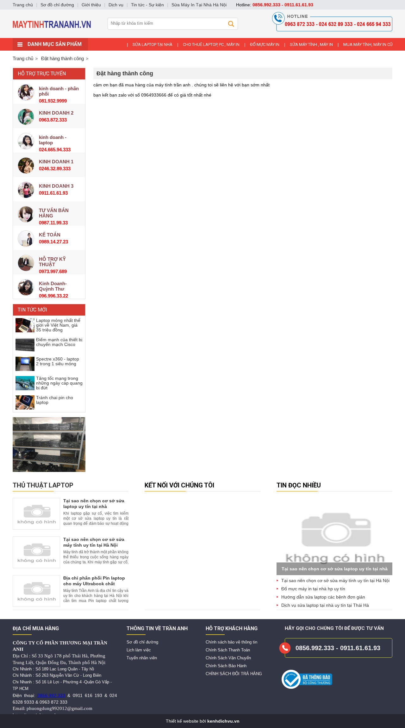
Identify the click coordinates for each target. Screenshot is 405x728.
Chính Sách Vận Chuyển (228, 658)
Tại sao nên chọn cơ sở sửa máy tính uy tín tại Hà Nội (335, 580)
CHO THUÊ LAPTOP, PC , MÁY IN (211, 44)
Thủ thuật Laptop (43, 485)
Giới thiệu (91, 4)
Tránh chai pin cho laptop (54, 400)
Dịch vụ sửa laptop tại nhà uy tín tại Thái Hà (325, 605)
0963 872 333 (53, 702)
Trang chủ (23, 58)
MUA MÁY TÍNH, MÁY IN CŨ (367, 44)
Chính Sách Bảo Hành (226, 665)
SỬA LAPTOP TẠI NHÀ (152, 44)
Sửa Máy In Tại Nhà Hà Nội (199, 4)
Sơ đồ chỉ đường (142, 642)
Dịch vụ (116, 4)
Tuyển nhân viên (142, 658)
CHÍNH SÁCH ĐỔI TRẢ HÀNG (234, 673)
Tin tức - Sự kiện (147, 4)
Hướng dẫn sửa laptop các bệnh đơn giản (323, 596)
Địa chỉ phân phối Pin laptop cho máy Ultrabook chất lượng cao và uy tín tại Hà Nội (95, 583)
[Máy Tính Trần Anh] (202, 36)
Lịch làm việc (139, 650)
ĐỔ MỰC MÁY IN (264, 44)
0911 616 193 (87, 695)
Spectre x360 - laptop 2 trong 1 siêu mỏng (57, 361)
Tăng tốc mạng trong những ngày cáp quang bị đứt (59, 383)
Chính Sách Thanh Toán (228, 650)
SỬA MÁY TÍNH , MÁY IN (311, 44)
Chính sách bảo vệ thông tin (231, 642)
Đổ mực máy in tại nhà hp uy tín (313, 588)
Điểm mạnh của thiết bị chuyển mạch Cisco (59, 342)
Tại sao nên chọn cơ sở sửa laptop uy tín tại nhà (335, 568)
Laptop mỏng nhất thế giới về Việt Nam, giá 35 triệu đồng (58, 325)
